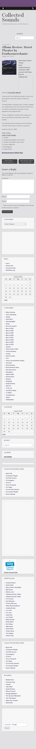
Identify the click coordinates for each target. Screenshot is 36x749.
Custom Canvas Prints (10, 572)
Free (7, 358)
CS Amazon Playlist (12, 476)
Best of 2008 (10, 340)
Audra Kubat (9, 585)
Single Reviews (10, 383)
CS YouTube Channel (12, 489)
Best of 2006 (10, 335)
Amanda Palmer (11, 583)
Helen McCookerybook (13, 605)
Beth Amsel (9, 589)
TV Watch (9, 392)
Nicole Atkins (10, 622)
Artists (8, 324)
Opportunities (10, 374)
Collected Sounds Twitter (13, 594)
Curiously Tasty (10, 682)
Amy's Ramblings (11, 314)
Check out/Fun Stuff (12, 349)
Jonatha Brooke (10, 608)
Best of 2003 (10, 328)
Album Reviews (6, 44)
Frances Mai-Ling (11, 603)
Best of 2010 (10, 344)
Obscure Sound (10, 691)
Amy (4, 56)
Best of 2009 (10, 342)
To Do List (9, 388)
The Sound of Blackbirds (13, 696)
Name (4, 196)
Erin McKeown (10, 601)
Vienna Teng (9, 635)
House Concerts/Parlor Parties (15, 360)
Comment (5, 178)
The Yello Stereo (11, 698)
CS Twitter (9, 487)
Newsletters (9, 372)
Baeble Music (10, 680)
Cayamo (8, 347)
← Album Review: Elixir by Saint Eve (8, 161)
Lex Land (9, 610)
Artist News (9, 319)
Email (4, 201)
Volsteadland (10, 399)
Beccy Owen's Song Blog (13, 587)
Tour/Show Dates (11, 390)
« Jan (5, 300)
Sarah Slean (9, 628)
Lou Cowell (9, 617)
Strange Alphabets (11, 693)
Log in (8, 263)
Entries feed (9, 265)
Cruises (8, 353)
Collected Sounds (13, 17)
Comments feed (11, 268)
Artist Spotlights (10, 321)
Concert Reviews (11, 351)
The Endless (9, 633)
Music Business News (12, 367)
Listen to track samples (9, 135)
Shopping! (9, 381)
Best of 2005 (10, 333)
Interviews (9, 363)
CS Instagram (10, 480)
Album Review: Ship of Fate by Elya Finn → (26, 161)
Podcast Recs (10, 376)
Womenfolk (9, 702)
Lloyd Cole (9, 615)
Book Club (9, 473)
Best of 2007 (10, 337)
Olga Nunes (9, 626)
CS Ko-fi (8, 482)
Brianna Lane (10, 592)
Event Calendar (10, 494)
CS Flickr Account (11, 478)
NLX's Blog (9, 624)
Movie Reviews (10, 365)
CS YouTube (9, 599)
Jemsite (8, 684)
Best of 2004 (10, 330)
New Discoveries (11, 370)
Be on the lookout (11, 326)
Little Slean (9, 686)
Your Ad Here (8, 456)
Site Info (8, 386)
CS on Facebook (11, 485)
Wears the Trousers (12, 700)
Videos (8, 397)
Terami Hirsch (10, 631)
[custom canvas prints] (10, 571)
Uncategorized (10, 395)
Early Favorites (10, 356)
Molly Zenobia (10, 619)
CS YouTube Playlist (12, 492)
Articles (8, 317)
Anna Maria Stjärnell (14, 92)
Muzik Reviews (10, 689)
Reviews (8, 379)
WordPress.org (10, 270)
